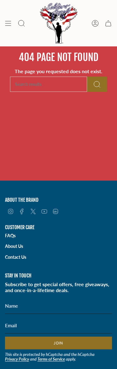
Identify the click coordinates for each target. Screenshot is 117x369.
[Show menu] (8, 23)
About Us (14, 246)
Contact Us (15, 257)
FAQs (10, 235)
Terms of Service (51, 359)
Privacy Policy (17, 359)
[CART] (108, 23)
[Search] (97, 84)
